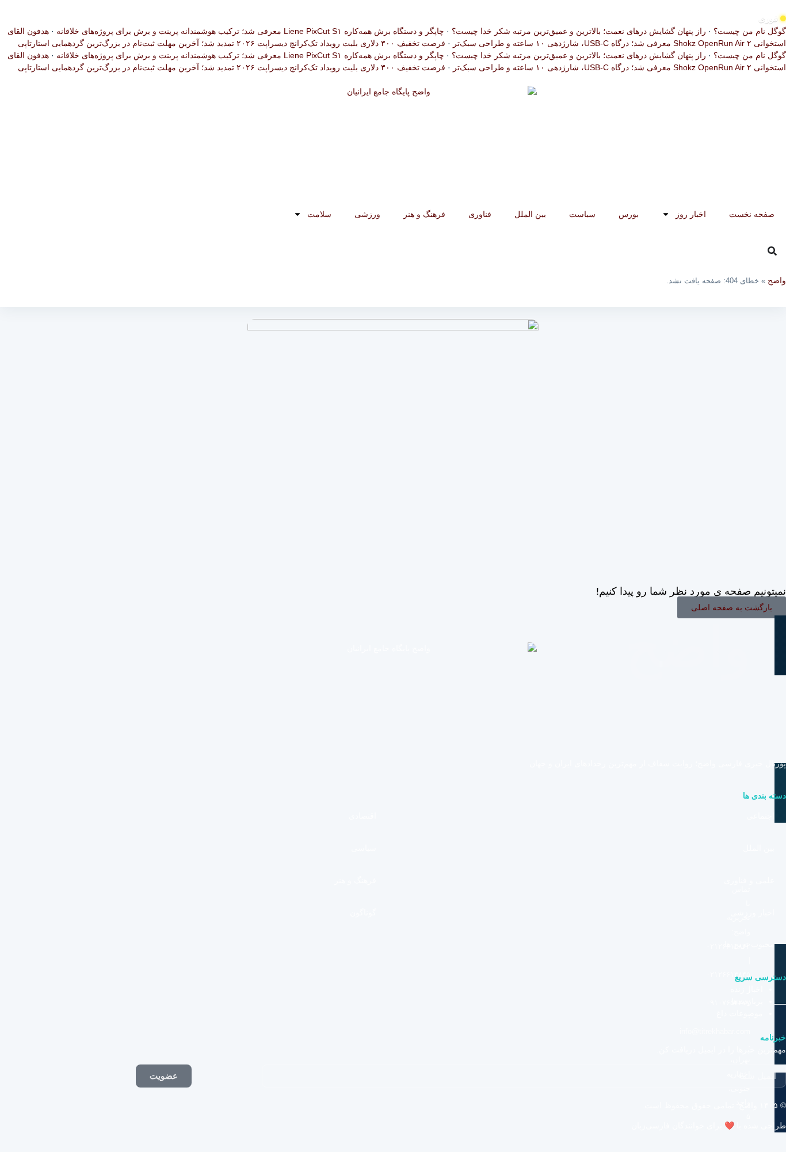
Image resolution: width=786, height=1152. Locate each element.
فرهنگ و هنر (424, 214)
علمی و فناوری (749, 880)
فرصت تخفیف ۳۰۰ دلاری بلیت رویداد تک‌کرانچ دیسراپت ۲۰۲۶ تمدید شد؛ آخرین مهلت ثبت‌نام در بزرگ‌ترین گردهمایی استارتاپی (231, 43)
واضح (777, 280)
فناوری (479, 214)
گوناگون (363, 912)
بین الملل (530, 214)
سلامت (319, 214)
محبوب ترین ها (749, 944)
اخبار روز (691, 214)
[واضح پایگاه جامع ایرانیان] (393, 143)
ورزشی (367, 214)
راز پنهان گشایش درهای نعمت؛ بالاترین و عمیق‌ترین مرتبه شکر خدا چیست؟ (579, 31)
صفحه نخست (751, 214)
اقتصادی (362, 815)
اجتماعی (760, 815)
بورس (629, 214)
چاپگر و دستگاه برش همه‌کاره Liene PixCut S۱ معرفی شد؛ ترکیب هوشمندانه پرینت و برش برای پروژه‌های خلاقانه (250, 31)
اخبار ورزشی (752, 912)
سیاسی (363, 848)
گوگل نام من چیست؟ (749, 31)
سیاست (582, 214)
